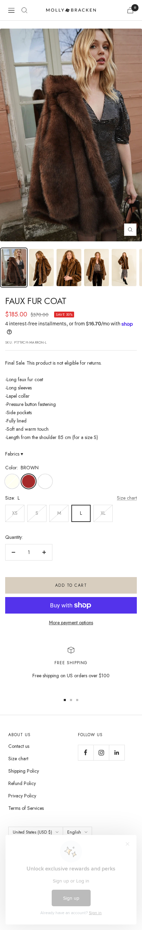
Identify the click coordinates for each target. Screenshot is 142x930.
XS (15, 513)
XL (103, 513)
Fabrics (14, 453)
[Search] (24, 10)
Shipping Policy (23, 770)
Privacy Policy (22, 795)
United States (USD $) (32, 832)
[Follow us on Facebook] (85, 752)
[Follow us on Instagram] (101, 752)
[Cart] (130, 10)
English (74, 832)
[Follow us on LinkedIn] (116, 752)
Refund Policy (22, 783)
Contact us (18, 746)
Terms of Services (26, 808)
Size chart (127, 497)
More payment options (71, 622)
